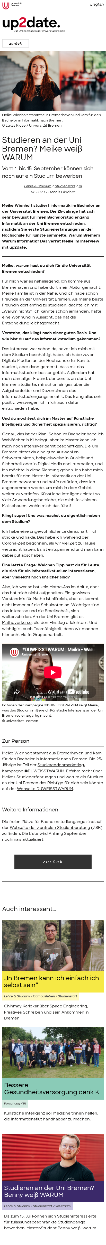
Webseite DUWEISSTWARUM (45, 788)
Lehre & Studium (37, 186)
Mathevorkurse (17, 622)
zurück (15, 43)
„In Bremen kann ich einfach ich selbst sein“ (51, 982)
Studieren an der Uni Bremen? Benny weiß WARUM (49, 1192)
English (97, 4)
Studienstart (65, 186)
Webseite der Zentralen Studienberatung (50, 827)
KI (80, 186)
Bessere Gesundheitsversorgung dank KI (52, 1089)
